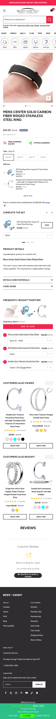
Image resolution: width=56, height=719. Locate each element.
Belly (23, 33)
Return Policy (36, 640)
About (5, 612)
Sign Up (39, 684)
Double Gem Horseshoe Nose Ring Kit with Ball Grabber (41, 492)
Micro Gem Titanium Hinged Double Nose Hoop (41, 416)
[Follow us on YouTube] (26, 692)
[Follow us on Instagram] (16, 692)
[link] (7, 439)
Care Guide (35, 630)
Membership (36, 616)
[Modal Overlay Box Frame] (28, 711)
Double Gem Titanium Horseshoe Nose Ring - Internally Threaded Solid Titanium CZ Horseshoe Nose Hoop (15, 421)
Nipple (13, 33)
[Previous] (4, 106)
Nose (3, 33)
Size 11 (20, 157)
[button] (47, 383)
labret (37, 25)
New (48, 33)
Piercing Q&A (8, 626)
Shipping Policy (37, 635)
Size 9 (43, 157)
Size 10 (8, 157)
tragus (5, 27)
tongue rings (44, 25)
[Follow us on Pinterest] (21, 692)
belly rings (30, 25)
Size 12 (32, 157)
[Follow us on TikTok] (31, 692)
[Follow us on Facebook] (5, 692)
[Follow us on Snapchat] (37, 692)
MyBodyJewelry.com (28, 702)
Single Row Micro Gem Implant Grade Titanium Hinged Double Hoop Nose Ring (15, 493)
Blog (5, 621)
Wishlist (34, 607)
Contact (6, 607)
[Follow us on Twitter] (11, 692)
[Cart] (51, 10)
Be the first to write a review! (28, 575)
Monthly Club (36, 612)
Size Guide (35, 626)
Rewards (34, 621)
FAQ (5, 616)
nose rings (21, 25)
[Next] (52, 106)
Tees (40, 33)
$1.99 (32, 33)
